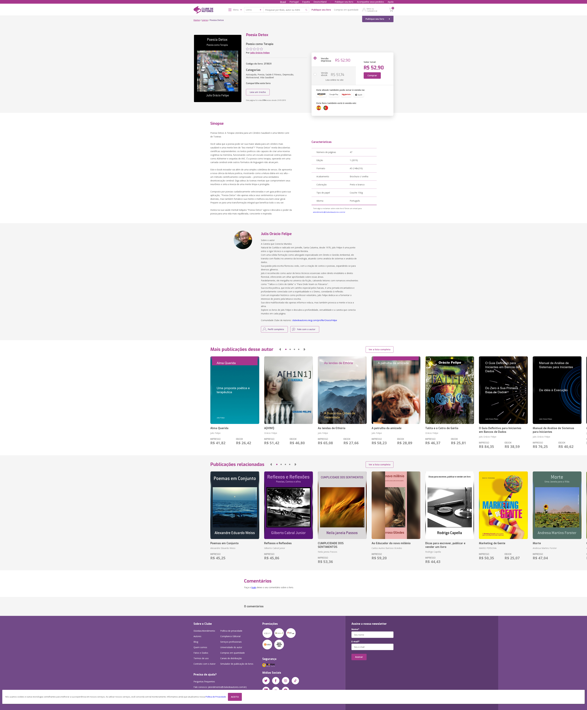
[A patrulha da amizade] (396, 390)
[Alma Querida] (234, 390)
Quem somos (200, 647)
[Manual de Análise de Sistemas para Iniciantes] (557, 390)
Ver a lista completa (379, 349)
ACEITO (235, 696)
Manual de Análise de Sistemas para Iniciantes (553, 430)
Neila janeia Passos (327, 551)
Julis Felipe (215, 433)
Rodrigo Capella (433, 551)
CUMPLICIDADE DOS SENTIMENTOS (331, 545)
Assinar (359, 656)
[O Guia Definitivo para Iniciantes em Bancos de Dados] (503, 390)
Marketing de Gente (492, 543)
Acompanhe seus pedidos (370, 1)
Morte (537, 543)
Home (197, 20)
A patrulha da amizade (386, 428)
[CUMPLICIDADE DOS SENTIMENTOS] (342, 505)
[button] (280, 349)
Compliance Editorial (230, 636)
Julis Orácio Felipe (260, 52)
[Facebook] (275, 680)
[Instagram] (285, 680)
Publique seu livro (344, 1)
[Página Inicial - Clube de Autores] (203, 10)
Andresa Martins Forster (545, 548)
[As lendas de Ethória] (342, 390)
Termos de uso (201, 658)
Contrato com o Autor (205, 663)
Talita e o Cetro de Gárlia (441, 428)
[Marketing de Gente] (503, 505)
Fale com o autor (306, 329)
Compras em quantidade (346, 9)
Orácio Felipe (270, 433)
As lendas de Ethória (331, 428)
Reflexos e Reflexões (278, 543)
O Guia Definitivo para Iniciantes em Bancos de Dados (500, 430)
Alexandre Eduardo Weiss (222, 548)
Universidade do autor (231, 647)
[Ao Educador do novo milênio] (396, 505)
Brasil (283, 1)
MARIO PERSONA (488, 548)
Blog (196, 641)
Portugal (294, 1)
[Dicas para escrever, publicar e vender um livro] (449, 505)
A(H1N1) (269, 428)
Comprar (372, 75)
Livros (205, 20)
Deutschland (320, 1)
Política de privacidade (231, 630)
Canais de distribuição (231, 658)
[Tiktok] (295, 680)
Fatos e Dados (201, 652)
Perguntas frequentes (204, 681)
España (306, 1)
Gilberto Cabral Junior (274, 548)
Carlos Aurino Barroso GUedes (387, 548)
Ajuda (390, 1)
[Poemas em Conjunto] (234, 505)
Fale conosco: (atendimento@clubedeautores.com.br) (220, 687)
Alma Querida (219, 428)
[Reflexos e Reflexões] (288, 505)
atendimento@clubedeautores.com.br (329, 212)
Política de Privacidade (216, 696)
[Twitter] (266, 680)
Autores (197, 636)
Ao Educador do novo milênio (391, 543)
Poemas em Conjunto (224, 543)
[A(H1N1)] (288, 390)
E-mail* (355, 641)
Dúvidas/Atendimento (204, 630)
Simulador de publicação (236, 663)
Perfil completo (276, 329)
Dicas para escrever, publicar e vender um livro (445, 545)
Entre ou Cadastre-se (372, 9)
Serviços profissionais (231, 641)
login (253, 587)
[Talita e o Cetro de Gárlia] (449, 390)
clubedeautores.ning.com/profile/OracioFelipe (314, 320)
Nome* (355, 629)
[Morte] (557, 505)
